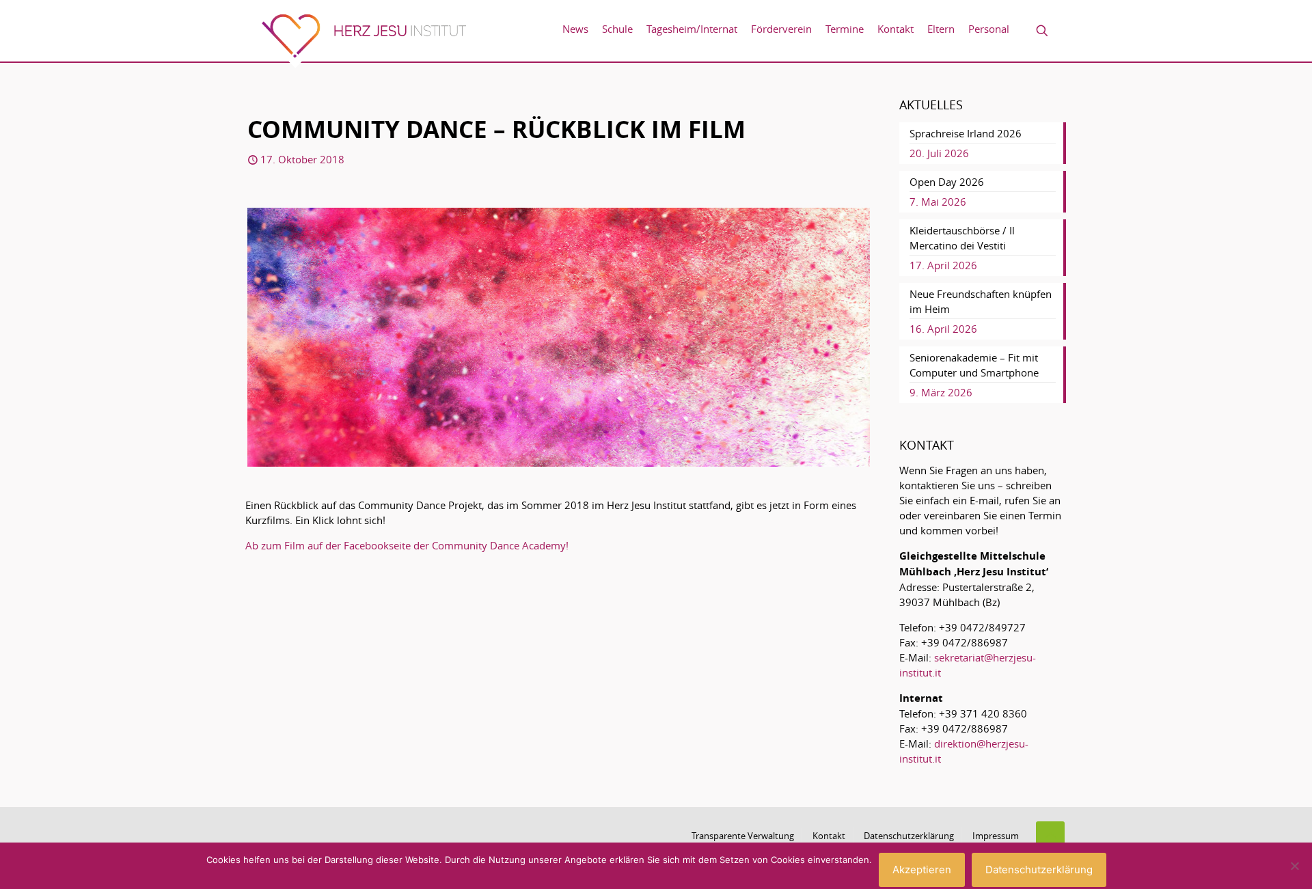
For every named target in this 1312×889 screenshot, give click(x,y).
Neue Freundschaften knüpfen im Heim (981, 301)
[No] (1295, 866)
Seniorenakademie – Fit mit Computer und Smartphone (974, 365)
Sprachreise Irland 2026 (966, 133)
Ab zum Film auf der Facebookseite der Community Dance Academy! (407, 545)
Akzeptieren (921, 869)
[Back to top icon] (1050, 835)
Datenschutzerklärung (909, 836)
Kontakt (828, 836)
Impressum (995, 836)
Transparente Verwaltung (743, 836)
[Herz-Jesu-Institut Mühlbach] (363, 41)
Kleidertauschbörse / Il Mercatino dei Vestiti (962, 237)
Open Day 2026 (947, 182)
